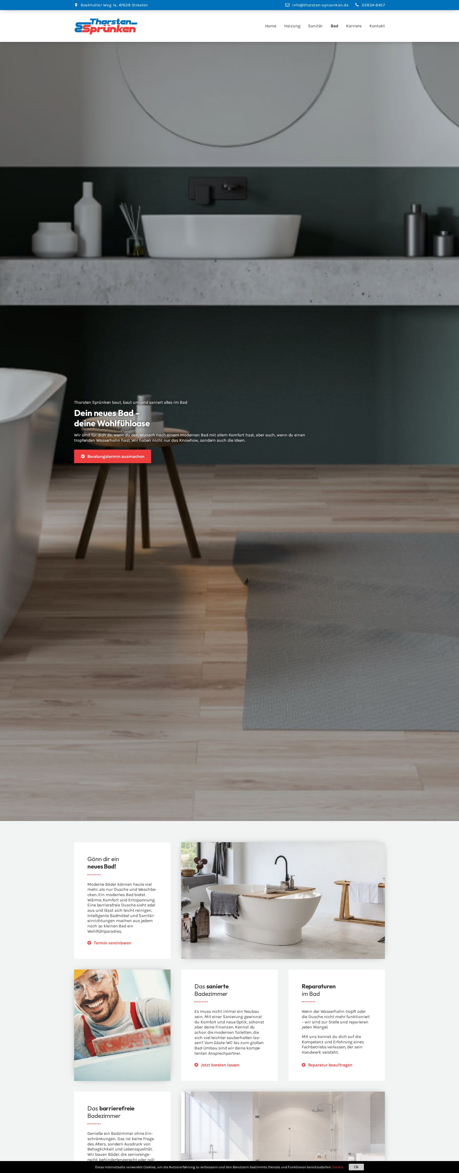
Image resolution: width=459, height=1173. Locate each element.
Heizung (292, 25)
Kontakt (377, 25)
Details (337, 1167)
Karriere (353, 25)
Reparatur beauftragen (330, 1064)
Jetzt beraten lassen (220, 1064)
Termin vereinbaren (112, 942)
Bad (334, 25)
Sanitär (315, 25)
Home (271, 25)
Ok (356, 1167)
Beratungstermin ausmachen (115, 456)
